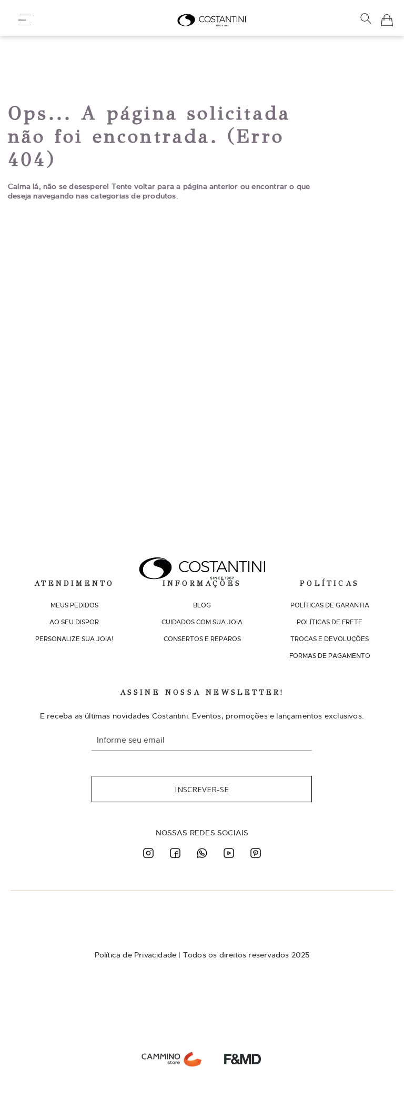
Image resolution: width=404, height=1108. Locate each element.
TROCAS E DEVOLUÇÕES (329, 639)
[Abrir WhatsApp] (377, 1081)
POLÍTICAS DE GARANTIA (329, 605)
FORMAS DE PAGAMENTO (329, 656)
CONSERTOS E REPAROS (202, 639)
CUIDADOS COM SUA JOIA (202, 622)
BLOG (202, 605)
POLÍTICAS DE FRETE (329, 622)
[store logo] (211, 20)
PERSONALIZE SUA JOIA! (74, 639)
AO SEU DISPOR (74, 622)
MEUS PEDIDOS (74, 605)
